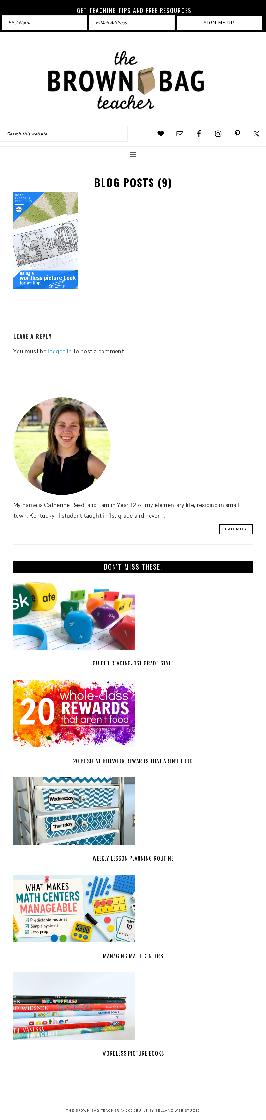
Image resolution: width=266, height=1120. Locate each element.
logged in (60, 351)
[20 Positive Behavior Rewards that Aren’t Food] (133, 715)
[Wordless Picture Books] (133, 1007)
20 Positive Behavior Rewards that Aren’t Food (133, 761)
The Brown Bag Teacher (133, 80)
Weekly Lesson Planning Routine (133, 858)
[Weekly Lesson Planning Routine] (133, 812)
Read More (235, 529)
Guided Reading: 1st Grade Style (133, 663)
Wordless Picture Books (133, 1053)
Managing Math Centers (133, 956)
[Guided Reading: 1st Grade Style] (133, 617)
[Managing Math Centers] (133, 910)
